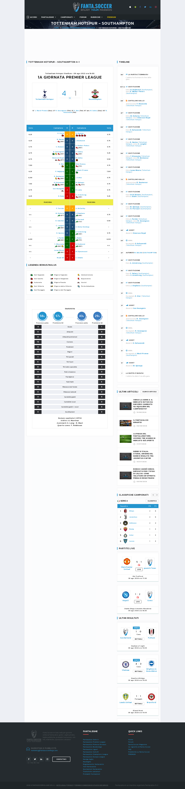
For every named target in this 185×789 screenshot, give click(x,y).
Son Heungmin (58, 189)
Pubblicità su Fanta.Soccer (139, 752)
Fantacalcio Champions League (95, 754)
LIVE (139, 569)
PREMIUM (132, 754)
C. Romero (60, 147)
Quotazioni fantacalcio (92, 769)
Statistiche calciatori (91, 771)
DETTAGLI (138, 639)
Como (150, 600)
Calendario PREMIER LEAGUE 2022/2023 (78, 28)
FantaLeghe (47, 17)
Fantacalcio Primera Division (94, 744)
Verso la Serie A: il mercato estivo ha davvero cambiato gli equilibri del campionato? (143, 404)
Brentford (151, 702)
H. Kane (61, 196)
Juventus (133, 517)
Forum (83, 17)
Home (56, 28)
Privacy (70, 785)
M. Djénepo (80, 182)
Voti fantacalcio (89, 766)
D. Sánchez (60, 221)
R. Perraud (80, 219)
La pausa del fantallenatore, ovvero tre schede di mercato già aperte (144, 437)
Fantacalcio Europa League (94, 757)
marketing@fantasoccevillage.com (44, 750)
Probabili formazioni (91, 774)
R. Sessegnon (61, 110)
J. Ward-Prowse (41, 110)
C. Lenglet (60, 225)
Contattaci (61, 759)
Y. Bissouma (59, 244)
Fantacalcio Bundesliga (92, 747)
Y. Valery (79, 152)
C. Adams (79, 258)
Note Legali (61, 785)
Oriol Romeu (81, 164)
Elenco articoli (150, 392)
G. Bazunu (80, 133)
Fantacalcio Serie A (91, 739)
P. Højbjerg (59, 171)
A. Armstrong (81, 195)
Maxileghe (87, 762)
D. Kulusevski (59, 182)
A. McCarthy (80, 208)
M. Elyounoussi (81, 251)
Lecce (131, 541)
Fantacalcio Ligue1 (90, 749)
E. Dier (76, 110)
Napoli (126, 600)
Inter (131, 535)
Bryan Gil (60, 258)
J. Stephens (80, 213)
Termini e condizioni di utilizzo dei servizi (91, 785)
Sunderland (125, 638)
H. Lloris (60, 133)
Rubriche (95, 17)
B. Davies (60, 139)
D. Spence (60, 233)
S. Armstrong (81, 232)
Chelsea (125, 670)
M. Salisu (93, 110)
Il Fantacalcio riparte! (141, 421)
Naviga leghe (88, 759)
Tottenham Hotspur (44, 99)
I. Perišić (60, 238)
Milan (131, 511)
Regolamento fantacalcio (93, 764)
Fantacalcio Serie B (91, 752)
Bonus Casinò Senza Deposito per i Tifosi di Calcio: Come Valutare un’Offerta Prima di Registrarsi (144, 473)
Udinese (133, 523)
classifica (152, 501)
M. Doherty (60, 213)
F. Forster (60, 208)
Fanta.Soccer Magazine (137, 744)
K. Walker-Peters (82, 145)
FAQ (129, 749)
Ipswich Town (150, 568)
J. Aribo (79, 177)
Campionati (67, 17)
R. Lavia (79, 190)
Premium (111, 17)
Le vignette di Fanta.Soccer (139, 747)
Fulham (151, 638)
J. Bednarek (80, 141)
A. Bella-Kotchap (82, 227)
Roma (131, 529)
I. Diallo (79, 238)
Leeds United (126, 702)
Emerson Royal (58, 158)
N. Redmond (80, 244)
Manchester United (126, 568)
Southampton (95, 99)
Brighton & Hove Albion (151, 670)
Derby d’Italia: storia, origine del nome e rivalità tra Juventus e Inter (143, 455)
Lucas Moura (59, 250)
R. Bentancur (59, 176)
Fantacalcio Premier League (94, 742)
